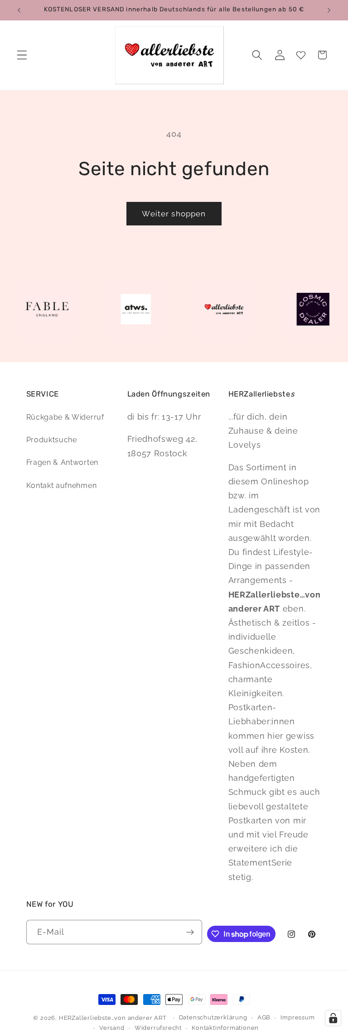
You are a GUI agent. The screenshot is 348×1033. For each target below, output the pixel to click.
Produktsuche (51, 439)
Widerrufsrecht (158, 1027)
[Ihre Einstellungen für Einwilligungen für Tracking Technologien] (333, 1018)
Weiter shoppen (174, 213)
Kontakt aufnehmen (61, 485)
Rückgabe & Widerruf (65, 417)
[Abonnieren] (190, 932)
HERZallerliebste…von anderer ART (113, 1017)
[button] (22, 55)
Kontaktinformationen (225, 1027)
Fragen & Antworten (62, 462)
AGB (264, 1017)
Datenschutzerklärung (213, 1017)
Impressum (297, 1017)
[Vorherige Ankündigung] (19, 10)
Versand (112, 1027)
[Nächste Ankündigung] (329, 10)
